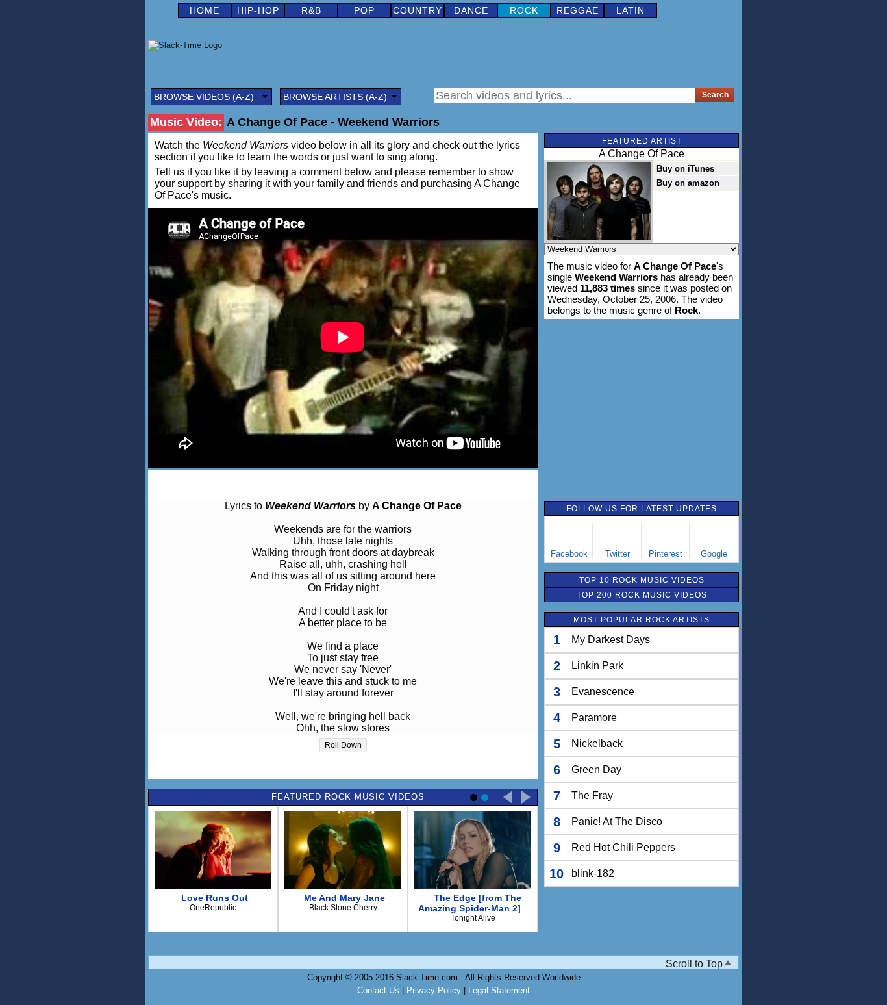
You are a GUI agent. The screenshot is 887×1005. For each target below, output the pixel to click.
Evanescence (602, 691)
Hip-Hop (258, 10)
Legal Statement (499, 990)
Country (417, 10)
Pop (364, 10)
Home (204, 10)
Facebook (569, 554)
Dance (471, 10)
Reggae (577, 10)
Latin (630, 10)
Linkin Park (597, 665)
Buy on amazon (687, 183)
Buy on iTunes (685, 168)
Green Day (596, 769)
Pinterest (665, 554)
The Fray (592, 795)
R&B (311, 10)
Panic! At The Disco (616, 821)
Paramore (594, 717)
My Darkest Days (610, 639)
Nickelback (597, 743)
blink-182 (592, 873)
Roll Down (343, 745)
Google (714, 554)
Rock (524, 10)
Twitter (617, 554)
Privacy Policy (433, 990)
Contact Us (378, 990)
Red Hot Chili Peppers (623, 847)
